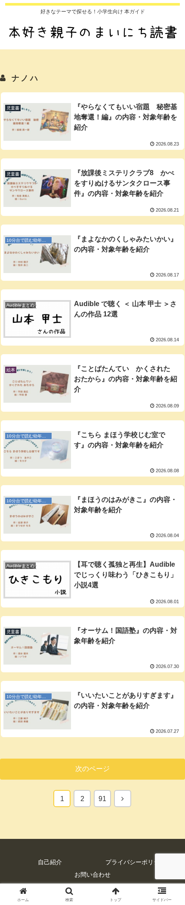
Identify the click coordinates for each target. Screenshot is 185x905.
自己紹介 (50, 862)
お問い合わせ (92, 874)
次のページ (92, 768)
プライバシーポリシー (135, 862)
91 (102, 798)
